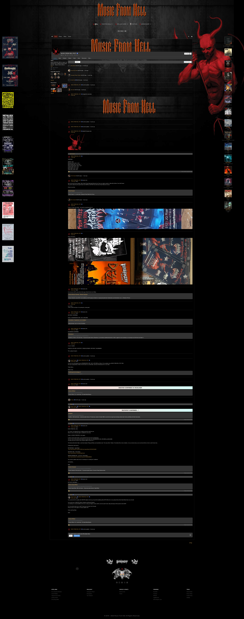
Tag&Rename (156, 597)
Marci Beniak (73, 65)
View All (52, 80)
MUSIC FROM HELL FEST (68, 53)
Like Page (186, 53)
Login (71, 535)
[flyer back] (99, 261)
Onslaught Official (90, 591)
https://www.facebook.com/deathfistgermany (76, 453)
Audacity (155, 593)
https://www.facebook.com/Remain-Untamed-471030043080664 (79, 456)
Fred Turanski (72, 153)
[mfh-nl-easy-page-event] (130, 107)
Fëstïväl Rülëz (189, 591)
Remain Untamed (72, 466)
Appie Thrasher (55, 67)
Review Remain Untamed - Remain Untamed (77, 294)
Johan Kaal (73, 80)
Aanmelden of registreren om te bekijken (77, 320)
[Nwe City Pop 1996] (8, 232)
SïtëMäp (188, 597)
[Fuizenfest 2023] (8, 100)
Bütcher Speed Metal (73, 484)
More (52, 66)
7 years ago (73, 157)
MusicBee (155, 591)
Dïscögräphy (89, 593)
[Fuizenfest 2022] (8, 122)
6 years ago (73, 95)
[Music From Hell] (122, 10)
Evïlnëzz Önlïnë (54, 597)
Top (191, 542)
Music (63, 55)
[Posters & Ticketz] (130, 219)
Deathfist (70, 413)
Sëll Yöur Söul (122, 591)
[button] (188, 36)
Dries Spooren (73, 199)
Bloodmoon (71, 334)
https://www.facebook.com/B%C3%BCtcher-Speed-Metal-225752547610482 (82, 449)
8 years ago (73, 205)
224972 (76, 55)
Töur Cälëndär (90, 595)
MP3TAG (155, 595)
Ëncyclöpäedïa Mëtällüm (56, 591)
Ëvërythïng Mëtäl (55, 599)
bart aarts (72, 89)
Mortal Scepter (71, 190)
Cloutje (72, 399)
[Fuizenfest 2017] (8, 166)
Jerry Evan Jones (74, 70)
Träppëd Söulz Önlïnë (55, 595)
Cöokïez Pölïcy (190, 595)
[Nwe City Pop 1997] (8, 210)
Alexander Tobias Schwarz (76, 75)
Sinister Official (71, 390)
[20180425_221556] (161, 261)
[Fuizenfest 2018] (8, 144)
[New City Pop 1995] (8, 254)
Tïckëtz (120, 593)
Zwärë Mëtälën (54, 593)
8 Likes (71, 55)
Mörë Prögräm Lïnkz (157, 599)
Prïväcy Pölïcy (189, 593)
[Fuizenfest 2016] (8, 188)
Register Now (76, 535)
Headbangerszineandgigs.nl (74, 372)
